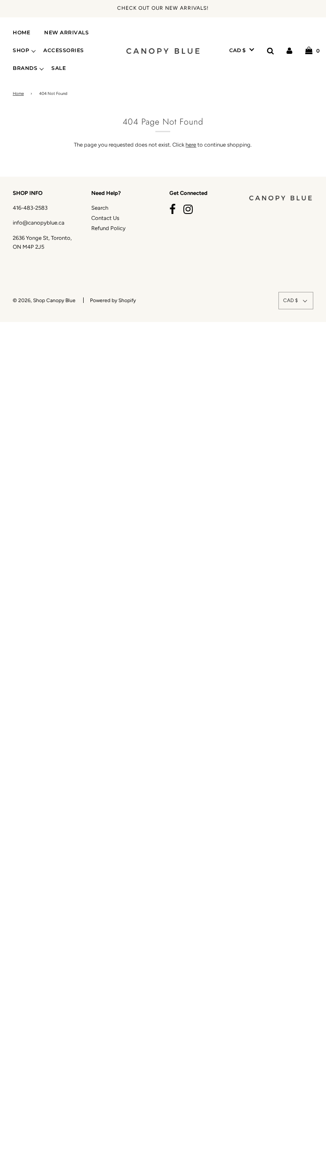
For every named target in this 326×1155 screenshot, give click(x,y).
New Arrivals (66, 32)
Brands (25, 68)
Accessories (63, 50)
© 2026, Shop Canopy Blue (44, 300)
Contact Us (105, 218)
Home (21, 32)
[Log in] (289, 50)
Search (99, 208)
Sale (58, 68)
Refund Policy (108, 228)
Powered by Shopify (113, 300)
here (190, 145)
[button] (241, 50)
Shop (21, 50)
